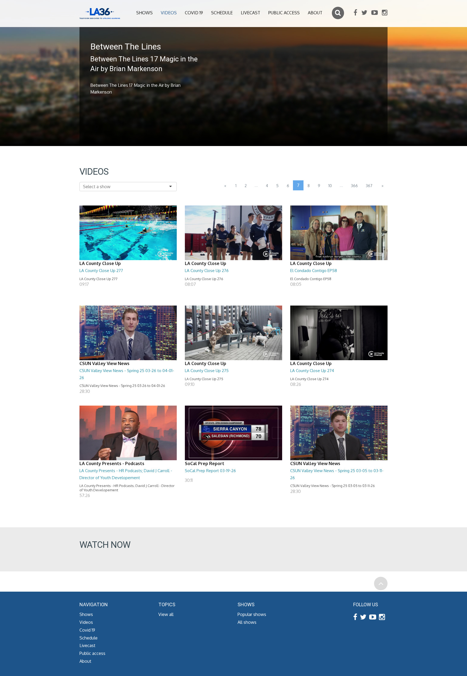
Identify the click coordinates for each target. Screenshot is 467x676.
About (315, 12)
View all (166, 614)
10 (330, 185)
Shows (144, 12)
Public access (284, 12)
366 (354, 185)
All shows (247, 622)
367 (369, 185)
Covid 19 (194, 12)
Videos (169, 12)
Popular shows (252, 614)
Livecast (250, 12)
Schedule (222, 12)
